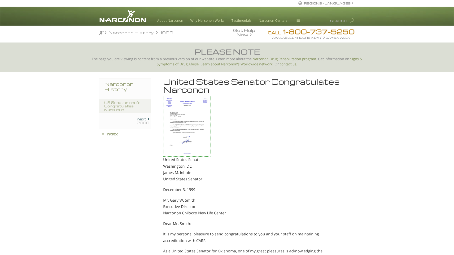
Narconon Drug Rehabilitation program (284, 58)
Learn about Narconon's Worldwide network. (237, 64)
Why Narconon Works (207, 20)
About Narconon (170, 20)
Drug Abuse (189, 64)
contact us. (288, 64)
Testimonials (241, 20)
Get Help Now (244, 32)
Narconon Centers (273, 20)
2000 (143, 121)
